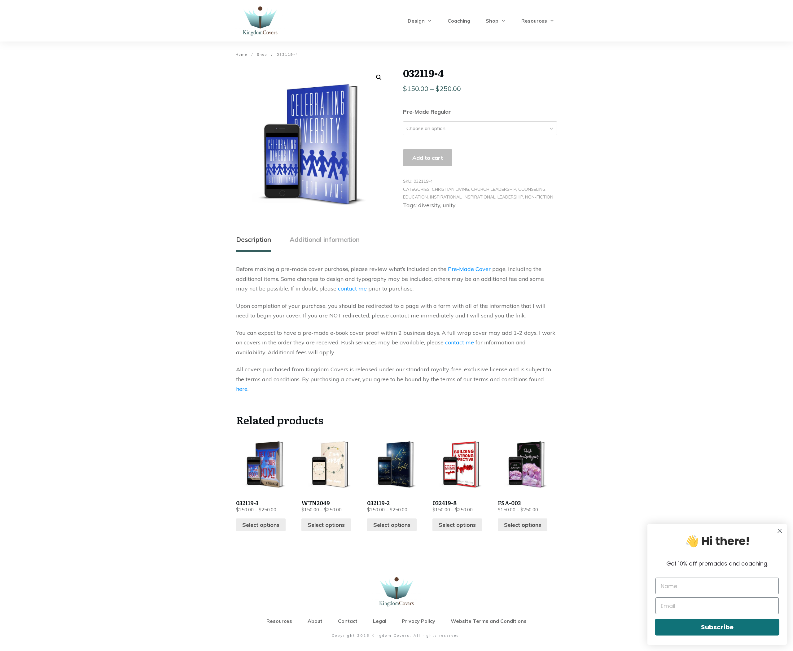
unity (449, 205)
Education (415, 197)
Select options (260, 524)
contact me (352, 288)
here (242, 388)
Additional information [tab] (325, 239)
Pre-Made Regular (427, 111)
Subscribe (717, 627)
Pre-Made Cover (469, 269)
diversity (429, 205)
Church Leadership (493, 189)
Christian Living (450, 189)
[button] (378, 77)
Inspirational (446, 197)
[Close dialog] (779, 530)
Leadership (510, 197)
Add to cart (427, 157)
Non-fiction (539, 197)
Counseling (531, 189)
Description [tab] (253, 239)
